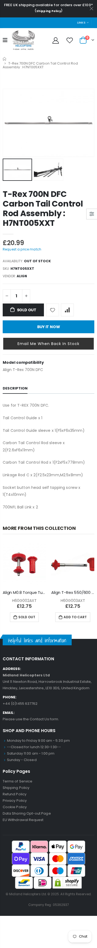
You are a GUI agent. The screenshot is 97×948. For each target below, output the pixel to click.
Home (5, 58)
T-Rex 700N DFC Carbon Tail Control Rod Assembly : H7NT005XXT (43, 208)
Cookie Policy (15, 807)
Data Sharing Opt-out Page (27, 813)
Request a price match (22, 249)
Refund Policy (14, 794)
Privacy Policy (15, 800)
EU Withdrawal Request (23, 819)
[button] (48, 343)
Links (81, 22)
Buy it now (48, 326)
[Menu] (5, 40)
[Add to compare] (67, 309)
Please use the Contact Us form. (31, 719)
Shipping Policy (48, 11)
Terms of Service (17, 781)
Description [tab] (15, 388)
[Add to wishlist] (52, 309)
